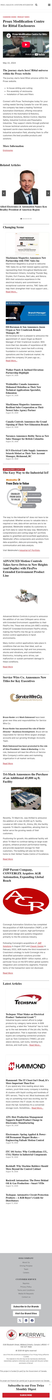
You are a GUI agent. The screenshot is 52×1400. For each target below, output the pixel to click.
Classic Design (37, 946)
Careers (26, 1273)
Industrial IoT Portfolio (29, 550)
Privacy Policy (26, 1287)
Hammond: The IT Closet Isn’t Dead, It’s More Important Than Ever (27, 1082)
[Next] (48, 193)
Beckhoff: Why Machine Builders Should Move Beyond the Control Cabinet (27, 1167)
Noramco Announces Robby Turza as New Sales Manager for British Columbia (27, 437)
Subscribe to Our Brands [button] (26, 1306)
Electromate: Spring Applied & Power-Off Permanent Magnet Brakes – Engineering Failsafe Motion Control (26, 1137)
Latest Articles (12, 983)
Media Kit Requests (26, 1293)
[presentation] (26, 187)
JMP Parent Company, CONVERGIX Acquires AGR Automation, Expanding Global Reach (23, 875)
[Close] (49, 1384)
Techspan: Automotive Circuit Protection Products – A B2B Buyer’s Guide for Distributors (27, 1197)
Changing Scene (9, 17)
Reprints (26, 1283)
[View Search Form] (36, 5)
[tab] (21, 218)
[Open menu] (49, 5)
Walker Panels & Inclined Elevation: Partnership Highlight (25, 371)
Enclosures (8, 150)
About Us (26, 1262)
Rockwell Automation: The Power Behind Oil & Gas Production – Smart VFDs (27, 1182)
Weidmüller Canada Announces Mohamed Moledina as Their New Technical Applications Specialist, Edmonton (23, 388)
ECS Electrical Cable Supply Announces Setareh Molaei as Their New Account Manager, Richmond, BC (27, 453)
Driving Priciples (26, 1266)
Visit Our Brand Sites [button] (26, 1313)
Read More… (11, 291)
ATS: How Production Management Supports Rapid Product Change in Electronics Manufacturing (24, 1120)
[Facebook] (32, 1320)
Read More (8, 667)
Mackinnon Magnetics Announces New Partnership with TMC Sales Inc (26, 259)
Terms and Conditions (26, 1290)
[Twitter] (19, 1320)
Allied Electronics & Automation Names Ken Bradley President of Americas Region (23, 208)
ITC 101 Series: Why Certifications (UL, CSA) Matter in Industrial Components (27, 1153)
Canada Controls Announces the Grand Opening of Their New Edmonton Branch (27, 423)
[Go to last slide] (4, 193)
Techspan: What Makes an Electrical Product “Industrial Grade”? (25, 1016)
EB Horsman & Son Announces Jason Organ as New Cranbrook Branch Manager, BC (25, 330)
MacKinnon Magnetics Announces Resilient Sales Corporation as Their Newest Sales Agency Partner (25, 407)
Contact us (26, 1297)
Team (26, 1269)
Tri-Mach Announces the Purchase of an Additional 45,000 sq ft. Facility (25, 778)
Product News (23, 17)
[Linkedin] (26, 1320)
